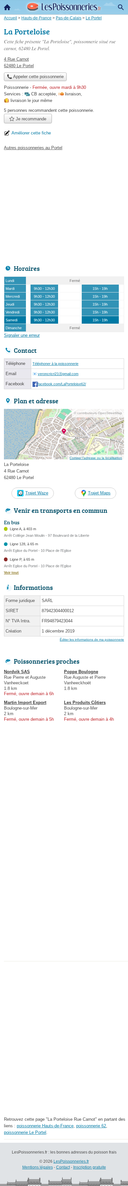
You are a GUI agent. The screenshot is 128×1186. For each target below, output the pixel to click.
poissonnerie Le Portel (25, 1132)
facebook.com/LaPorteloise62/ (62, 384)
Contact (63, 1167)
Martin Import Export (25, 702)
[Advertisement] (64, 895)
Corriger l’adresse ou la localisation (96, 458)
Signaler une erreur (22, 335)
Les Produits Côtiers (85, 702)
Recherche (121, 7)
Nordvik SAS (17, 671)
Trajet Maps (99, 493)
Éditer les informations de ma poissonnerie (92, 639)
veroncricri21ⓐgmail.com (58, 374)
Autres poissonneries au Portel (33, 147)
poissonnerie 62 (91, 1125)
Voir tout (11, 572)
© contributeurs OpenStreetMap (98, 413)
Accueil (7, 7)
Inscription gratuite (89, 1167)
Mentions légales (37, 1167)
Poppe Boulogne (81, 671)
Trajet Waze (36, 493)
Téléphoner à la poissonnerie (55, 364)
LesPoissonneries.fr (71, 1161)
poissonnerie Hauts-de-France (45, 1125)
